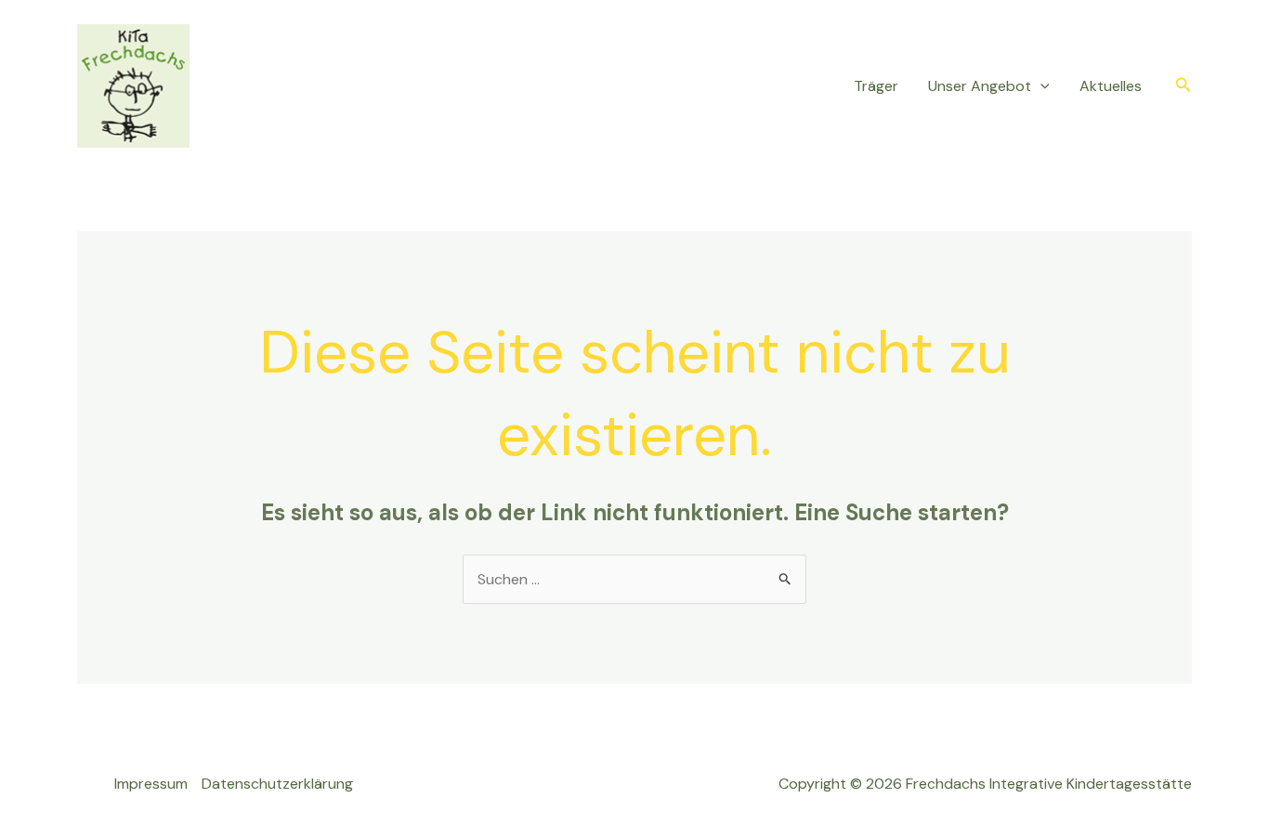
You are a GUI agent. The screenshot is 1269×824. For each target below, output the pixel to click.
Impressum (151, 783)
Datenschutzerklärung (277, 783)
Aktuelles (1110, 86)
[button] (1040, 86)
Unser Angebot (979, 86)
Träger (876, 86)
